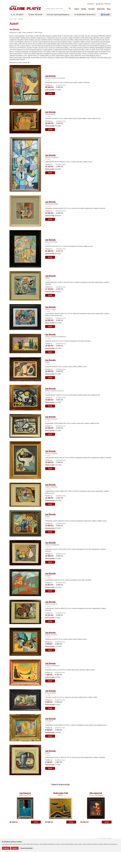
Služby (83, 9)
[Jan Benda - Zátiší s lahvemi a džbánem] (25, 343)
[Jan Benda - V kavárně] (25, 728)
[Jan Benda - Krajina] (25, 582)
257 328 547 (19, 14)
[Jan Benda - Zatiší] (25, 760)
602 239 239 (38, 14)
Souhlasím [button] (6, 848)
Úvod (10, 19)
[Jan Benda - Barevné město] (25, 249)
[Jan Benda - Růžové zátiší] (25, 121)
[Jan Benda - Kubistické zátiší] (25, 211)
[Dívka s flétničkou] (96, 808)
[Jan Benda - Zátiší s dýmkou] (25, 495)
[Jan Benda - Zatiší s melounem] (25, 672)
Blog (108, 9)
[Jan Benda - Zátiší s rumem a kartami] (25, 85)
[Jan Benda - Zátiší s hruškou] (25, 460)
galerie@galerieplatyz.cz (61, 14)
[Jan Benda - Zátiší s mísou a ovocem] (25, 398)
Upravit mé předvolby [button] (27, 848)
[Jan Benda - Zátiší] (25, 286)
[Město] (60, 808)
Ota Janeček (96, 794)
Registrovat (90, 4)
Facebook (106, 14)
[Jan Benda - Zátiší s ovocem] (25, 642)
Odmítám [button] (14, 848)
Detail (50, 93)
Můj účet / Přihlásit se (103, 4)
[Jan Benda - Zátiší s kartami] (25, 426)
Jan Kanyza (25, 794)
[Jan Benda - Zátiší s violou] (25, 317)
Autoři (14, 19)
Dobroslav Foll (60, 794)
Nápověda (101, 9)
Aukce (76, 9)
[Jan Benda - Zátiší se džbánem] (25, 553)
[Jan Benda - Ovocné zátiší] (25, 700)
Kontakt (92, 9)
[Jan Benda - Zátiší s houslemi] (25, 164)
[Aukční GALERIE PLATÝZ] (25, 9)
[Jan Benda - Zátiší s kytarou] (25, 612)
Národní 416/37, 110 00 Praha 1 (85, 14)
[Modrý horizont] (25, 808)
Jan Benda (20, 19)
